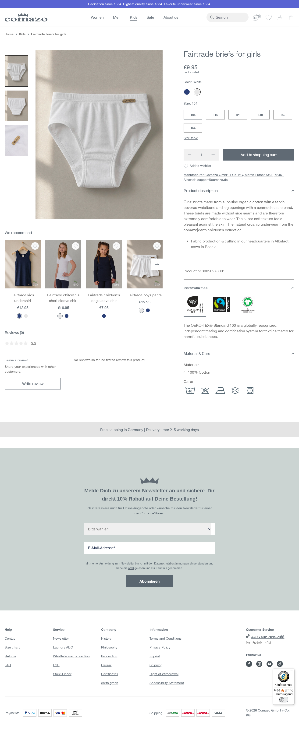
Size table (191, 138)
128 (237, 115)
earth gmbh (109, 683)
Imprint (155, 656)
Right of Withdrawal (164, 674)
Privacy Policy (160, 647)
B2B (56, 665)
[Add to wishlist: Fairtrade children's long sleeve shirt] (116, 246)
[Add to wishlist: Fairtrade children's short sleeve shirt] (75, 246)
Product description (201, 190)
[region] (83, 134)
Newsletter (61, 638)
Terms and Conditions (166, 638)
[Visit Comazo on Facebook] (249, 664)
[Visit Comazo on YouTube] (270, 664)
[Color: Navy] (19, 316)
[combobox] (230, 17)
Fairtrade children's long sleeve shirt (104, 298)
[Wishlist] (268, 17)
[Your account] (280, 17)
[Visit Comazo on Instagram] (259, 664)
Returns (10, 656)
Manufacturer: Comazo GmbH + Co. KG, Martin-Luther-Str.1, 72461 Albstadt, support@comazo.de (234, 177)
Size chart (12, 647)
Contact (10, 638)
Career (106, 665)
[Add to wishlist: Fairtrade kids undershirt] (35, 246)
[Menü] (291, 671)
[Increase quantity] (213, 155)
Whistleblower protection (71, 656)
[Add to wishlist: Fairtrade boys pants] (157, 246)
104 (193, 115)
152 (282, 115)
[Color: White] (26, 316)
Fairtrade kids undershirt (22, 298)
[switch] (283, 699)
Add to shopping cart (259, 154)
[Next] (157, 264)
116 (215, 115)
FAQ (8, 665)
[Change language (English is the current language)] (257, 17)
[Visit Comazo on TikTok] (280, 664)
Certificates (109, 674)
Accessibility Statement (167, 683)
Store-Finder (62, 674)
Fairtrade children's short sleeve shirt (63, 298)
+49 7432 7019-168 (267, 636)
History (106, 638)
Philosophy (109, 647)
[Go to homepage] (25, 17)
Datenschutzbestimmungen (171, 563)
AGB (131, 568)
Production (109, 656)
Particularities (195, 288)
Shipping (156, 665)
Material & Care (197, 353)
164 (193, 128)
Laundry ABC (63, 647)
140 (260, 115)
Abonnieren (149, 581)
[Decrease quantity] (190, 155)
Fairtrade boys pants (145, 295)
